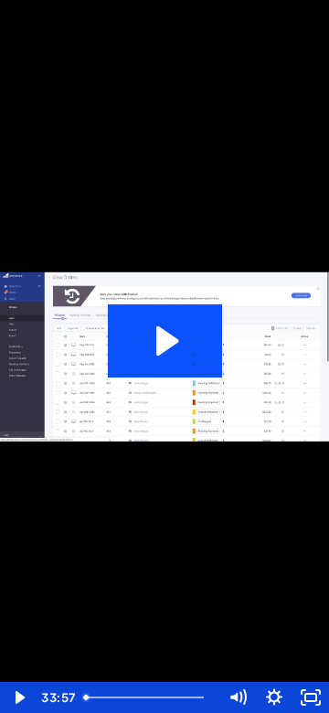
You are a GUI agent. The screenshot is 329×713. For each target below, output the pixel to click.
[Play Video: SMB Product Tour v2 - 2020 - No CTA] (165, 341)
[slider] (148, 697)
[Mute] (237, 697)
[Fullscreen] (310, 697)
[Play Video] (18, 697)
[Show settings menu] (274, 697)
